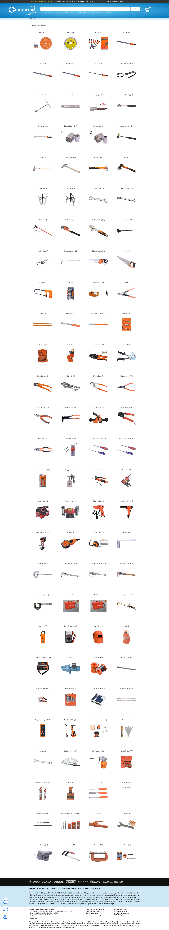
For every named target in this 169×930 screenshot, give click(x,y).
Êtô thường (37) (43, 845)
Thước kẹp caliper (124, 923)
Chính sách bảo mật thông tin (95, 909)
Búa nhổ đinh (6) (71, 157)
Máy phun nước (77, 925)
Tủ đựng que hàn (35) (126, 595)
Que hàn (131, 925)
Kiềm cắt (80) (126, 345)
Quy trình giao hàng (92, 913)
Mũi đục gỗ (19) (70, 313)
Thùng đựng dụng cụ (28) (43, 657)
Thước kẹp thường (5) (71, 563)
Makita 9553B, (82, 13)
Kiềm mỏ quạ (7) (98, 376)
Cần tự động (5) (43, 126)
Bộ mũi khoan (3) (70, 688)
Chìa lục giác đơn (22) (70, 251)
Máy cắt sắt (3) (126, 470)
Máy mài (53, 923)
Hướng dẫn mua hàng (120, 909)
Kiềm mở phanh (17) (126, 376)
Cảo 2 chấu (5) (42, 188)
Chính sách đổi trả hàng (93, 915)
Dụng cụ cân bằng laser (90, 923)
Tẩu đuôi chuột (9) (126, 220)
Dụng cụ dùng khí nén (68, 927)
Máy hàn (137, 925)
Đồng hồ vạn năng (55, 927)
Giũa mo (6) (42, 63)
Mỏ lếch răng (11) (70, 220)
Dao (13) (70, 282)
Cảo (43, 922)
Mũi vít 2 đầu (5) (71, 438)
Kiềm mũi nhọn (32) (43, 407)
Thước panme (135, 923)
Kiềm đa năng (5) (126, 407)
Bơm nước (86, 925)
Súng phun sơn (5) (70, 470)
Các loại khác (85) (98, 657)
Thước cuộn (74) (98, 532)
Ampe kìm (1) (43, 626)
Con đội (93, 925)
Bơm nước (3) (70, 657)
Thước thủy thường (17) (126, 657)
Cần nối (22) (70, 95)
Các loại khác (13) (98, 470)
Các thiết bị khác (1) (98, 688)
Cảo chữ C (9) (98, 845)
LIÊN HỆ (122, 1)
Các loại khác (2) (43, 251)
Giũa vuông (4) (126, 782)
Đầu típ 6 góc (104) (98, 126)
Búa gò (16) (42, 157)
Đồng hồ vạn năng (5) (70, 626)
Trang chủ (32, 18)
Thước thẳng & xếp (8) (126, 688)
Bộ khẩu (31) (43, 345)
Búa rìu (39, 922)
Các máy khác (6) (70, 782)
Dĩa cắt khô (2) (70, 32)
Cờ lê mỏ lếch (49, 922)
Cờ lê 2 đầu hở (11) (98, 188)
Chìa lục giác (33, 922)
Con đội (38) (126, 626)
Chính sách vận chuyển (93, 911)
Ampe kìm (32, 927)
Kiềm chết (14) (70, 376)
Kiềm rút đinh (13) (70, 407)
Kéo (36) (126, 282)
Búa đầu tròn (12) (98, 157)
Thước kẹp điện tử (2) (126, 563)
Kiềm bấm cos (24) (98, 345)
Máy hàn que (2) (98, 595)
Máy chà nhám (122, 922)
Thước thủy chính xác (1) (43, 688)
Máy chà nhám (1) (42, 501)
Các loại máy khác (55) (43, 532)
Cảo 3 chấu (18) (71, 188)
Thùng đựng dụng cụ (115, 925)
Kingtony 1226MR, (58, 13)
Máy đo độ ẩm (113, 923)
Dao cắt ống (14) (98, 282)
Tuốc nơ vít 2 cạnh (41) (98, 438)
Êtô (87, 922)
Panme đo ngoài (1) (43, 595)
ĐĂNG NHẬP (115, 1)
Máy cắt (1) (70, 595)
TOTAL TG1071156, (70, 13)
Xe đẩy (105, 925)
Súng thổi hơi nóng (63, 923)
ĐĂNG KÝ (109, 1)
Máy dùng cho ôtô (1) (98, 751)
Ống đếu (95, 922)
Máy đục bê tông (37, 923)
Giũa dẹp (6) (126, 32)
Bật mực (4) (70, 532)
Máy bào (109, 922)
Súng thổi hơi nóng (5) (126, 501)
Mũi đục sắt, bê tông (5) (98, 313)
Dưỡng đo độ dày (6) (70, 751)
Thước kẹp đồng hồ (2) (98, 563)
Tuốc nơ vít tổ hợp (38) (43, 470)
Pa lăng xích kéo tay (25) (42, 782)
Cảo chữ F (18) (70, 845)
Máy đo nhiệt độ (103, 923)
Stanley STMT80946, (94, 13)
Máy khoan (47, 923)
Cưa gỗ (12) (126, 251)
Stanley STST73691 (107, 13)
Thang (62, 925)
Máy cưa (130, 922)
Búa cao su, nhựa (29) (126, 126)
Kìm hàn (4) (98, 813)
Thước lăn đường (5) (70, 720)
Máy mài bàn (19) (70, 501)
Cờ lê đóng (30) (126, 813)
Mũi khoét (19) (126, 845)
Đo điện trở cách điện (42, 927)
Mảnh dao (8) (126, 720)
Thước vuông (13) (126, 532)
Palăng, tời (99, 925)
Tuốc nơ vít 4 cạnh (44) (126, 438)
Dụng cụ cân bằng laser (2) (98, 720)
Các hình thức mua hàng (121, 913)
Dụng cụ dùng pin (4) (126, 63)
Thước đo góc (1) (42, 563)
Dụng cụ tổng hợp (80, 922)
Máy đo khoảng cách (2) (42, 720)
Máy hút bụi (68, 925)
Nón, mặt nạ (43, 925)
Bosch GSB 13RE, (46, 13)
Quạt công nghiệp (53, 925)
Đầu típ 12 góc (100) (70, 126)
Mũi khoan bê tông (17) (43, 813)
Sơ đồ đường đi (119, 915)
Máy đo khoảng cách (75, 923)
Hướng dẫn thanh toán (121, 911)
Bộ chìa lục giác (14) (98, 251)
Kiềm (90, 922)
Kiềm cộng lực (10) (43, 376)
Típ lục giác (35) (98, 95)
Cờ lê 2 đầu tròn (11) (126, 188)
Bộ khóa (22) (126, 313)
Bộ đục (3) (98, 782)
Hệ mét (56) (42, 751)
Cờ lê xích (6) (43, 220)
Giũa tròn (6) (98, 63)
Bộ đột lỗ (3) (70, 345)
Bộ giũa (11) (98, 32)
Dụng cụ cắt (58, 922)
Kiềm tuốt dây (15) (98, 407)
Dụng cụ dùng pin (68, 922)
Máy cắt (114, 922)
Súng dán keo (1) (98, 501)
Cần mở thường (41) (126, 95)
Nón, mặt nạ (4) (98, 626)
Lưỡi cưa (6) (42, 313)
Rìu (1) (126, 157)
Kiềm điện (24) (42, 438)
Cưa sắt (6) (42, 282)
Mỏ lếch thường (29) (98, 220)
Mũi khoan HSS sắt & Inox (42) (70, 813)
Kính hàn (125, 925)
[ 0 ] (152, 9)
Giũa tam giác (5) (70, 63)
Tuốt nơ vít (102, 922)
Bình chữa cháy (34, 925)
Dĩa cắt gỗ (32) (42, 32)
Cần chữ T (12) (42, 95)
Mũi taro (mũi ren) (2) (126, 751)
